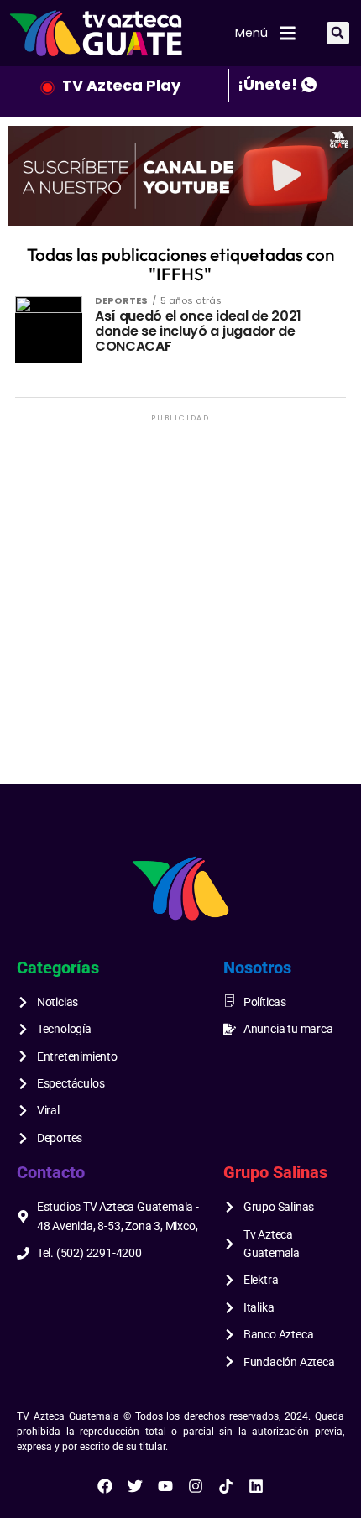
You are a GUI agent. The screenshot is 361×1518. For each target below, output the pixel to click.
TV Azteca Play (121, 85)
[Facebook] (105, 1486)
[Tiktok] (226, 1486)
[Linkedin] (256, 1486)
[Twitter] (135, 1486)
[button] (338, 33)
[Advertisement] (180, 605)
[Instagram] (195, 1486)
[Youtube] (165, 1486)
